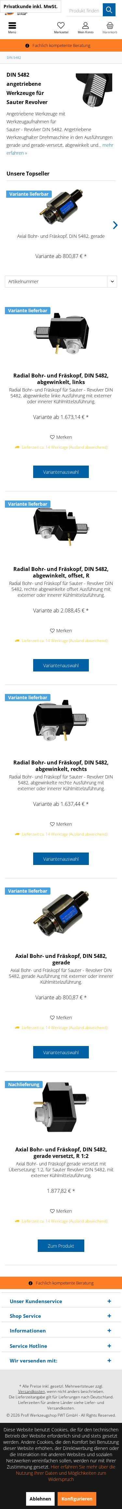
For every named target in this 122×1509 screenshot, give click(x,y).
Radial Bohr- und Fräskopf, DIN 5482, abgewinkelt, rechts (61, 765)
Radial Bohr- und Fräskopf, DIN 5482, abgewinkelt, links (61, 378)
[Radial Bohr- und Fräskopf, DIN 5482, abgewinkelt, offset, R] (61, 526)
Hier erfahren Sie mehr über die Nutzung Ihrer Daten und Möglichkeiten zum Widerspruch (65, 1473)
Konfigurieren (76, 1499)
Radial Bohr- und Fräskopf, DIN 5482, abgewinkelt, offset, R (61, 572)
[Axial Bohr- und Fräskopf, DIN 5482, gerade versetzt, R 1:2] (61, 1107)
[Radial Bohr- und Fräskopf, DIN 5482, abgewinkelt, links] (61, 333)
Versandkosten (31, 1391)
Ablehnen (40, 1499)
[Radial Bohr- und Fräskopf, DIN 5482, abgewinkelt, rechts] (61, 720)
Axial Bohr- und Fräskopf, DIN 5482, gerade (61, 236)
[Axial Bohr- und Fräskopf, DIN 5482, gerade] (61, 207)
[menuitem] (110, 27)
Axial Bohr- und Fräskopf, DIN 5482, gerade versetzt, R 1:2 (61, 1152)
